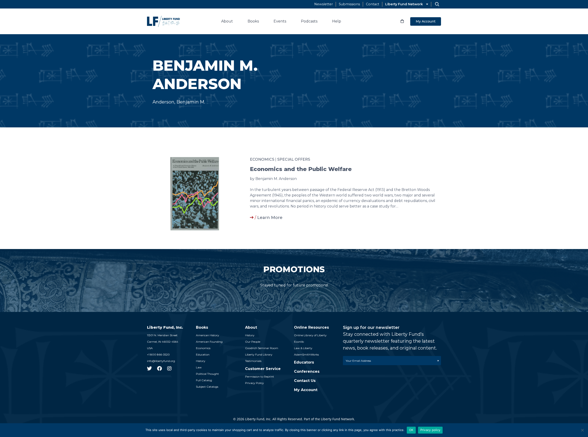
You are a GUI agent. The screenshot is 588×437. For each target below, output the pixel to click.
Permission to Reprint (259, 376)
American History (207, 335)
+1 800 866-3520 (158, 354)
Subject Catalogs (207, 386)
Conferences (306, 371)
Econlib (299, 341)
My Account (425, 21)
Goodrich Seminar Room (261, 348)
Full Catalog (204, 380)
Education (202, 354)
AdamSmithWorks (306, 354)
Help (336, 21)
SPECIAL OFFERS (293, 159)
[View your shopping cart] (402, 21)
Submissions (349, 4)
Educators (304, 362)
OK (411, 430)
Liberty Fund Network (404, 4)
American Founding (209, 341)
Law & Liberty (303, 348)
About (227, 21)
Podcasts (309, 21)
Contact (372, 4)
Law (199, 367)
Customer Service (263, 369)
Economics (262, 159)
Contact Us (305, 380)
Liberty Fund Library (258, 354)
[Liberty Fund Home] (163, 21)
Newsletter (323, 4)
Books (253, 21)
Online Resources (311, 327)
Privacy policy (430, 430)
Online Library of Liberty (310, 335)
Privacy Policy (254, 383)
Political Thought (207, 373)
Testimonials (253, 361)
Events (280, 21)
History (200, 361)
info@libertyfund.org (161, 361)
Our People (252, 341)
